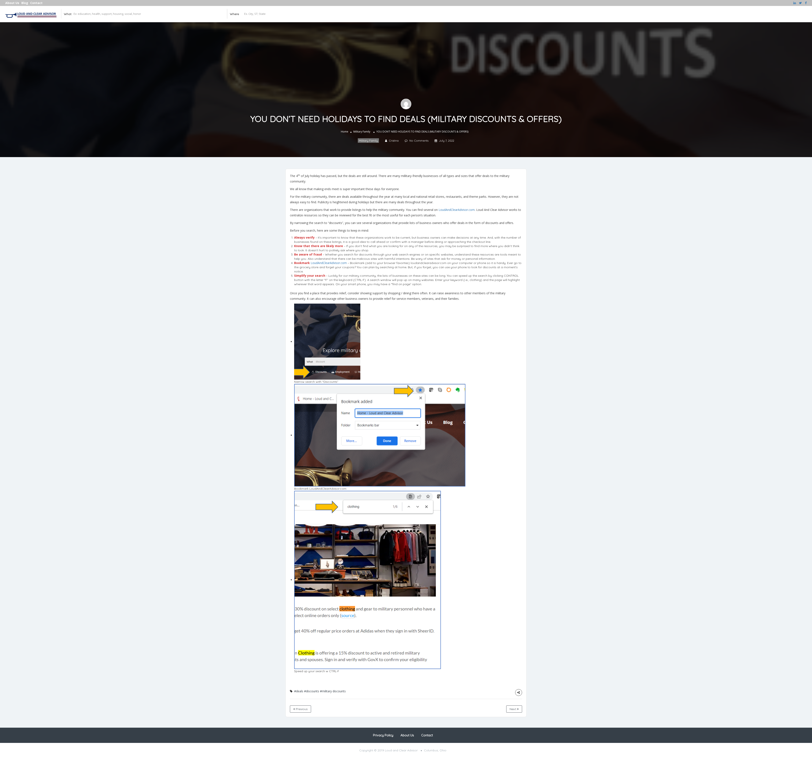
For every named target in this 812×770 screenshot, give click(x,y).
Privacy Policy (383, 735)
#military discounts (333, 691)
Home (344, 132)
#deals (298, 691)
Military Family (361, 132)
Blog (24, 3)
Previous (301, 709)
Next (513, 709)
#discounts (311, 691)
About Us (12, 3)
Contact (36, 3)
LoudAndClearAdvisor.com (457, 210)
